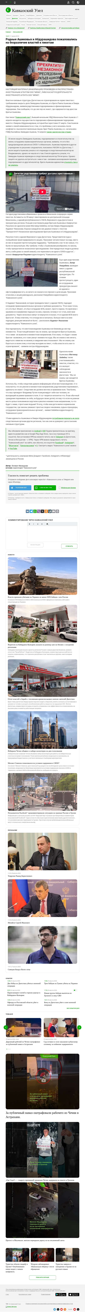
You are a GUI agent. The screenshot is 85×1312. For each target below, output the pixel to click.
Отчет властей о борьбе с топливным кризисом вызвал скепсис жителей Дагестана (41, 699)
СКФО (68, 21)
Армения (39, 15)
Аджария (15, 15)
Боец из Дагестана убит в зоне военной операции (60, 1003)
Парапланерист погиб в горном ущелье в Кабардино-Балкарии (23, 993)
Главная (8, 32)
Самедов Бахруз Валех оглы (19, 969)
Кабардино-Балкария (34, 18)
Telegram (59, 437)
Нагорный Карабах (11, 21)
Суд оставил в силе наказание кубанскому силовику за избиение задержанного (61, 1042)
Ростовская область (41, 21)
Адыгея (22, 15)
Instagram (69, 443)
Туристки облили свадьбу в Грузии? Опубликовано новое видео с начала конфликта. (17, 1268)
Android (37, 431)
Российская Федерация (26, 21)
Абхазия (8, 15)
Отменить (69, 546)
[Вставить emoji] (47, 524)
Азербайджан (30, 15)
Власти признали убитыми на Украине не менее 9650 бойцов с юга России (38, 597)
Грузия (8, 18)
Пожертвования (45, 1294)
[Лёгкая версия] (15, 2)
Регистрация (35, 545)
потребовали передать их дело (65, 418)
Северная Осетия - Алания (57, 21)
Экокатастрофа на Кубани (70, 28)
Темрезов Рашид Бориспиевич (20, 876)
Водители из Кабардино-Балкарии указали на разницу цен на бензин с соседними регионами (41, 645)
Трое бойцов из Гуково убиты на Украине (61, 983)
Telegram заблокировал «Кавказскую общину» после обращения (42, 1266)
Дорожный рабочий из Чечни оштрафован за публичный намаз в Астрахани (23, 1042)
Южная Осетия (31, 25)
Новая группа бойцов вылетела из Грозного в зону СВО (58, 994)
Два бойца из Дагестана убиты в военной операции (24, 984)
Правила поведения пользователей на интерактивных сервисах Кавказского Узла (49, 1303)
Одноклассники (27, 445)
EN (10, 2)
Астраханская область (50, 15)
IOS (43, 431)
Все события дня (73, 1008)
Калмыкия (45, 18)
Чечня (23, 25)
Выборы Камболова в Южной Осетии (43, 28)
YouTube (13, 448)
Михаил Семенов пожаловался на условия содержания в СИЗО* (34, 763)
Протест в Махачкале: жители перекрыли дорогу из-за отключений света (35, 1240)
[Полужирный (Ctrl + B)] (29, 524)
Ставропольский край (12, 25)
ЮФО (50, 25)
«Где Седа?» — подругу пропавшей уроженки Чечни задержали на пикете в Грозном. (40, 1180)
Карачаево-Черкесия (56, 18)
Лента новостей (17, 32)
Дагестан (15, 18)
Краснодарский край (71, 18)
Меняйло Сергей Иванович (19, 922)
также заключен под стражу (58, 132)
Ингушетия (22, 18)
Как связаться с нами (25, 1294)
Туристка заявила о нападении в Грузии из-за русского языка (66, 1266)
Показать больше (42, 1277)
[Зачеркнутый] (42, 524)
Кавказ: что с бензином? (16, 28)
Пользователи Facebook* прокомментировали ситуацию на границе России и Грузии (42, 813)
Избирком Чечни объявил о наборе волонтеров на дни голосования (35, 751)
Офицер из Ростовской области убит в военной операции (22, 1003)
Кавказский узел (23, 117)
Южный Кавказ (42, 25)
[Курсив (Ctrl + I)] (34, 524)
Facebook (59, 443)
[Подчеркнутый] (38, 524)
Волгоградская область (66, 15)
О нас (7, 1294)
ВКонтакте (13, 445)
